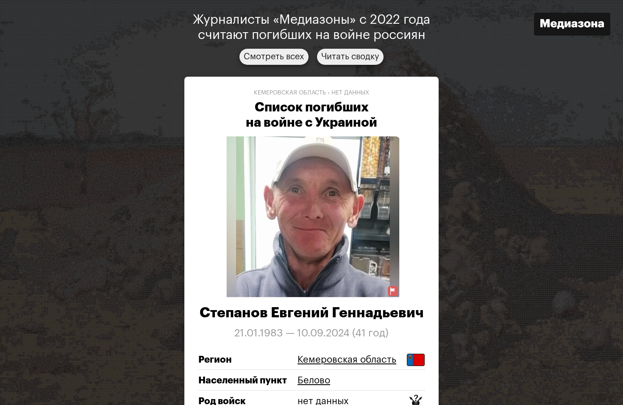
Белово (314, 380)
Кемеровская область (290, 93)
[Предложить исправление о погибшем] (393, 291)
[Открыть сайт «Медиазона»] (572, 25)
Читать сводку (350, 57)
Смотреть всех (274, 57)
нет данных (350, 93)
